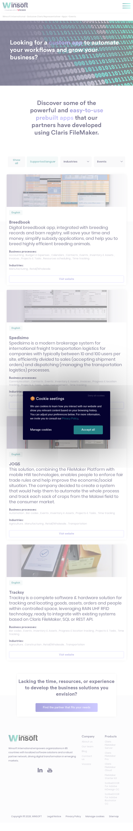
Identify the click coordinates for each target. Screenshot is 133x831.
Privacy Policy (70, 418)
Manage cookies (41, 429)
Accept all (88, 429)
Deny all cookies (96, 395)
